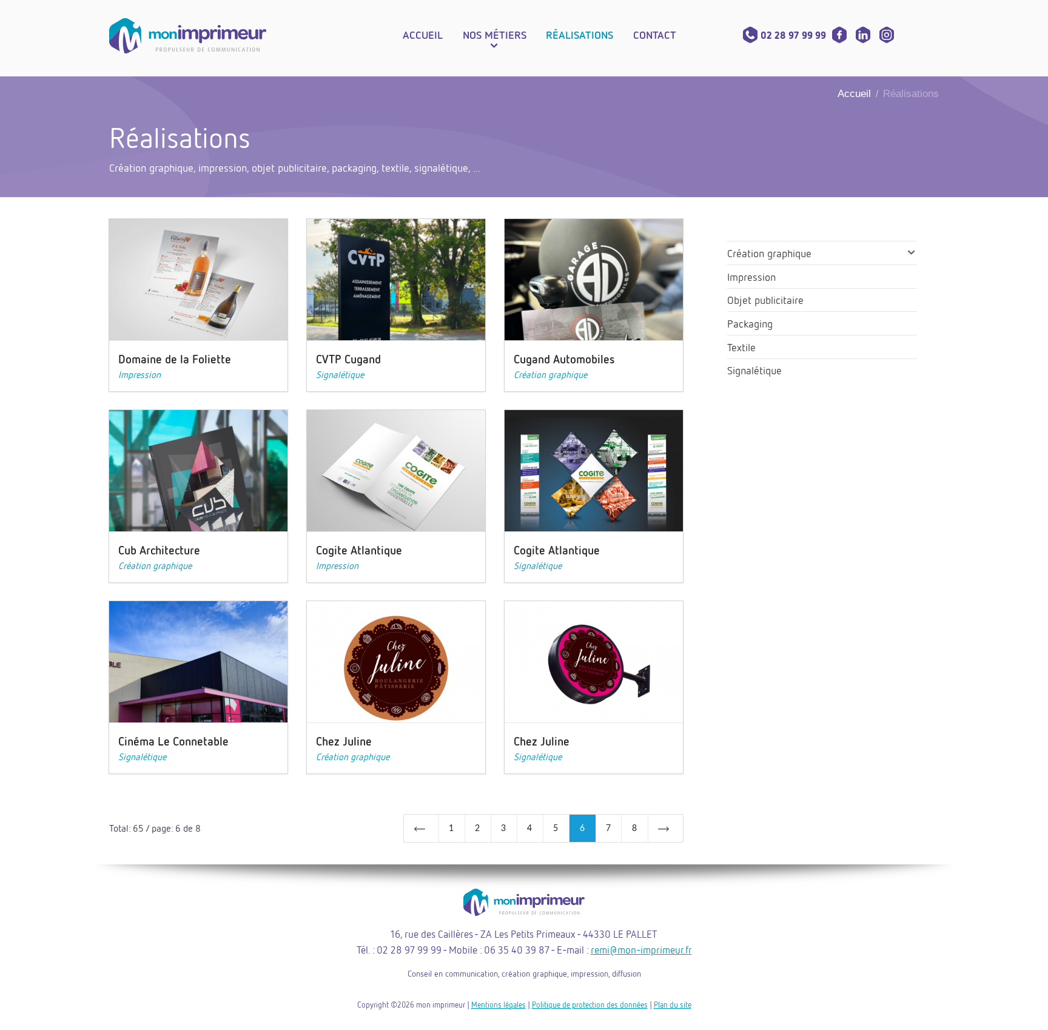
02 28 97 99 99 (793, 35)
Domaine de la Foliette (174, 359)
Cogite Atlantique (359, 550)
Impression (139, 374)
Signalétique (340, 374)
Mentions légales (498, 1004)
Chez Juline (344, 741)
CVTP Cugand (348, 359)
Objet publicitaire (765, 299)
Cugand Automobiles (564, 359)
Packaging (750, 323)
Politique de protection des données (590, 1004)
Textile (741, 347)
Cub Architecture (159, 550)
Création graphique (550, 374)
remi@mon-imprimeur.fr (641, 949)
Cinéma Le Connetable (173, 741)
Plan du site (672, 1004)
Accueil (854, 94)
